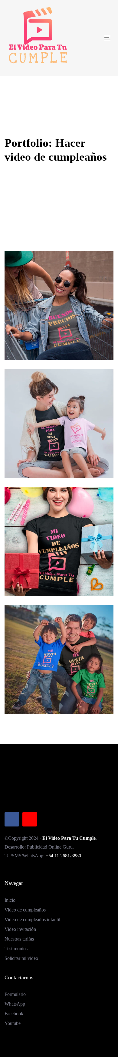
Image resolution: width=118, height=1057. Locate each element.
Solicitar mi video (21, 958)
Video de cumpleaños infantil (32, 919)
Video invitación (20, 929)
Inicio (10, 900)
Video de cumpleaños (25, 909)
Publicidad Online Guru (50, 846)
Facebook (14, 1013)
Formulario (15, 994)
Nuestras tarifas (19, 938)
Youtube (13, 1023)
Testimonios (16, 948)
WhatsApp (15, 1003)
